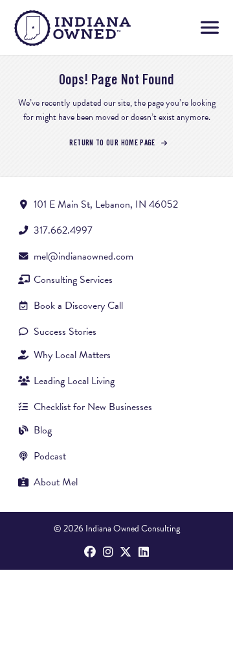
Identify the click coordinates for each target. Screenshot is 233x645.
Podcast (50, 456)
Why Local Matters (72, 355)
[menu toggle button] (210, 28)
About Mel (56, 482)
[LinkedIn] (144, 553)
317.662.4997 (63, 230)
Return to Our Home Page (113, 143)
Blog (43, 430)
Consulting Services (73, 279)
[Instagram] (108, 553)
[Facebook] (90, 553)
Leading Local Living (74, 381)
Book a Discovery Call (78, 305)
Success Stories (65, 331)
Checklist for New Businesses (93, 407)
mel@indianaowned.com (83, 256)
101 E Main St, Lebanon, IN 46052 (106, 204)
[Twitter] (125, 553)
